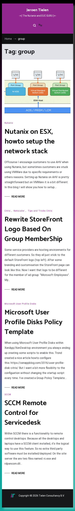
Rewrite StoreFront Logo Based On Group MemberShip (34, 229)
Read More (18, 196)
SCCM (8, 394)
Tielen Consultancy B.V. (51, 495)
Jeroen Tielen (37, 10)
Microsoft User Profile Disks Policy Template (33, 322)
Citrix (7, 211)
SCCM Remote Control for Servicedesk (26, 413)
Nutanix (9, 123)
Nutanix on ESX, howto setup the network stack (30, 141)
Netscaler (19, 211)
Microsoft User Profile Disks (20, 304)
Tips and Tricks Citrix (40, 211)
